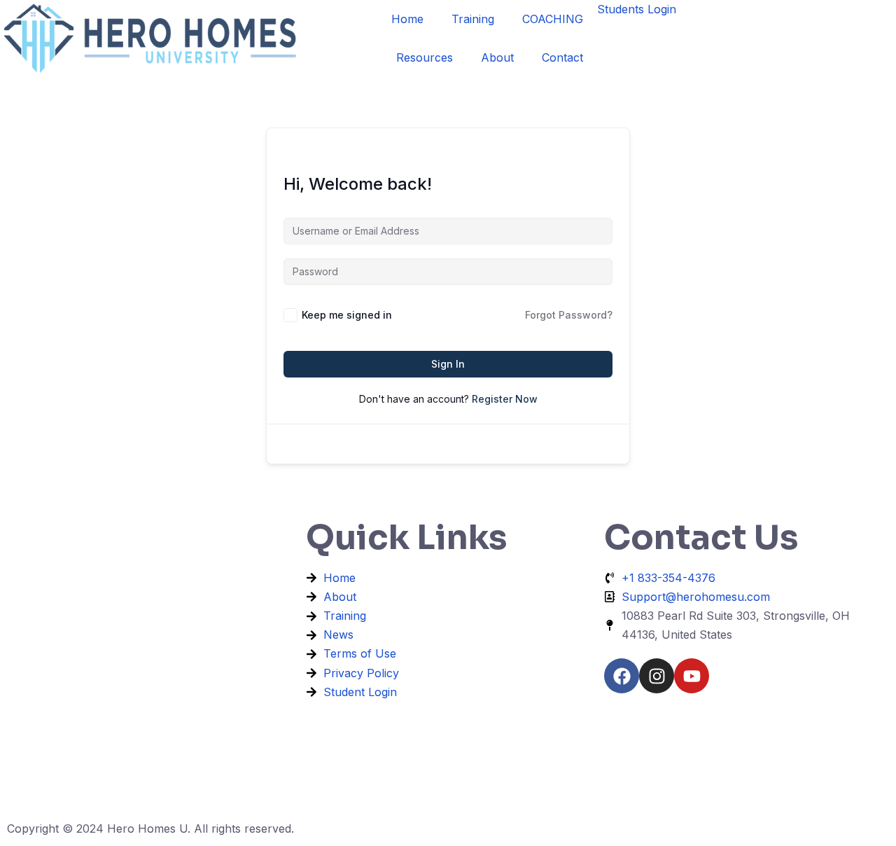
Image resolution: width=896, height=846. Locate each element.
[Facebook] (621, 675)
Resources (424, 57)
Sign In (448, 364)
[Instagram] (656, 675)
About (497, 57)
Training (472, 19)
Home (407, 19)
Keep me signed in (347, 315)
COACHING (552, 19)
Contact (562, 57)
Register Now (505, 399)
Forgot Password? (568, 315)
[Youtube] (691, 675)
